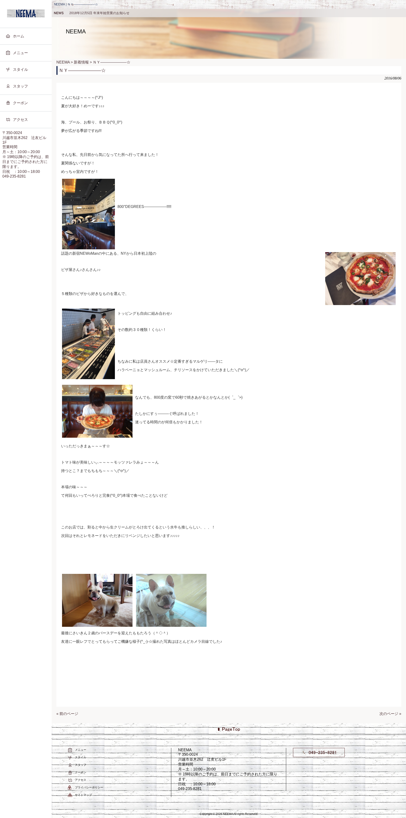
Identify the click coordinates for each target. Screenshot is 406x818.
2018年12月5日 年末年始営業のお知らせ (99, 13)
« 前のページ (67, 714)
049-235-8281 (14, 176)
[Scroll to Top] (203, 729)
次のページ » (390, 714)
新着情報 (59, 13)
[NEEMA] (26, 16)
